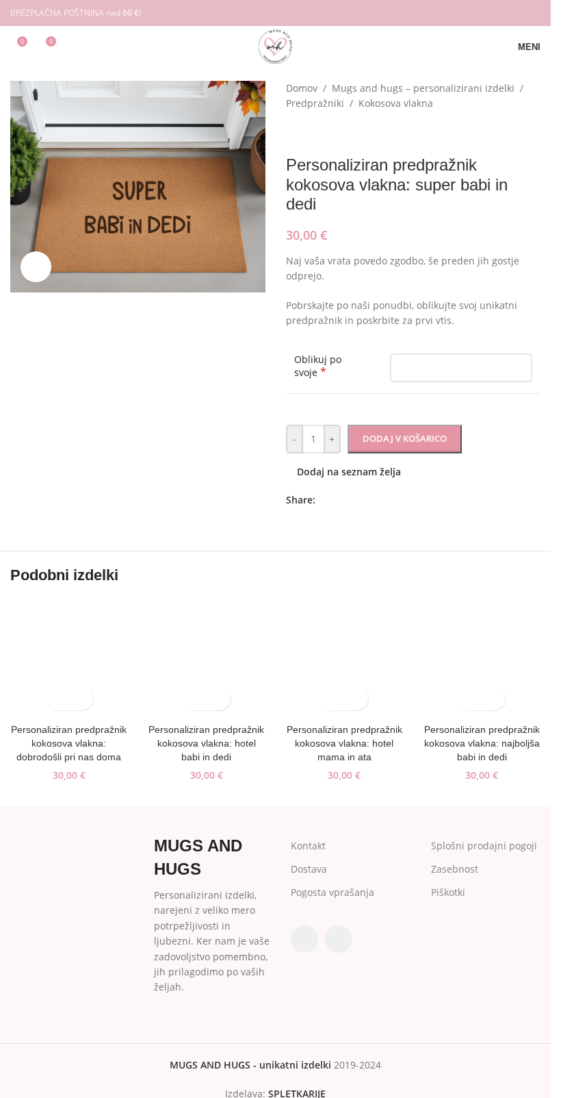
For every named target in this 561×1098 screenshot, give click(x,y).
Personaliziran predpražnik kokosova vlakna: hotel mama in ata (344, 743)
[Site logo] (275, 45)
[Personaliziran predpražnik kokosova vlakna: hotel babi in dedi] (206, 658)
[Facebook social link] (514, 13)
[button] (57, 698)
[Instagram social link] (531, 13)
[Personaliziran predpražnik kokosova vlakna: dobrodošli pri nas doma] (68, 658)
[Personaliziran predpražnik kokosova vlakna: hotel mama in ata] (344, 658)
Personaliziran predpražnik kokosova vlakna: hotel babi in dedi (206, 743)
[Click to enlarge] (36, 266)
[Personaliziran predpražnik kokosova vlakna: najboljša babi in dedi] (481, 658)
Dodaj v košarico (405, 438)
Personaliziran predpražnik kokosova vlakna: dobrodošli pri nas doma (69, 743)
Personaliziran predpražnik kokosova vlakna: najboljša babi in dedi (482, 743)
